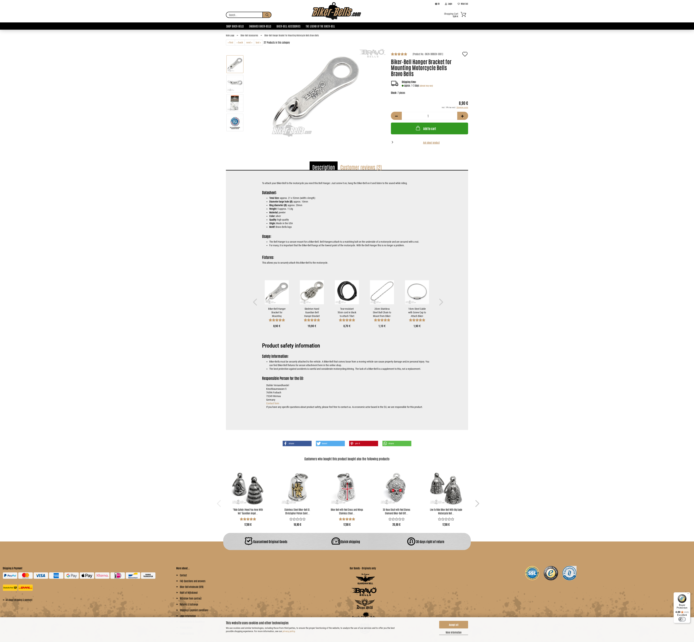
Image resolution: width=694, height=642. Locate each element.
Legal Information (188, 615)
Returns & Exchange (189, 604)
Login (449, 3)
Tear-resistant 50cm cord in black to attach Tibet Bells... (347, 312)
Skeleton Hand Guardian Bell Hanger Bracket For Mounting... (312, 312)
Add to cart (429, 128)
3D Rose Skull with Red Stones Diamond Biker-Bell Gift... (396, 511)
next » (249, 42)
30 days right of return (429, 541)
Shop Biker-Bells (235, 26)
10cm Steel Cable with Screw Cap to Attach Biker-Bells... (417, 312)
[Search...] (266, 15)
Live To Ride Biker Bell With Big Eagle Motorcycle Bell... (446, 511)
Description (323, 166)
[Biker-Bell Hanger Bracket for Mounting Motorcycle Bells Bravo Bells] (316, 93)
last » (258, 42)
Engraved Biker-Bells (260, 26)
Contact (183, 575)
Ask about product (431, 142)
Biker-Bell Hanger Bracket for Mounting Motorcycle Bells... (276, 312)
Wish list (464, 3)
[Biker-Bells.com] (337, 14)
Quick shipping (350, 541)
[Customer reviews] (399, 54)
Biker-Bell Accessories (288, 26)
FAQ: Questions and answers (192, 581)
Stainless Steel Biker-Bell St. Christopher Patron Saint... (297, 511)
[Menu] (688, 594)
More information (454, 632)
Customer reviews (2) (361, 166)
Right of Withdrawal (189, 592)
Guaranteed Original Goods (270, 541)
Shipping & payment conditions (194, 610)
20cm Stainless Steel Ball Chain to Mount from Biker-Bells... (382, 312)
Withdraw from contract (191, 598)
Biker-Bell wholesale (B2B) (192, 586)
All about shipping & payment (17, 599)
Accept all (454, 624)
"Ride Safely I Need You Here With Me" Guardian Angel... (248, 511)
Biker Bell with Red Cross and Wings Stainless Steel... (347, 511)
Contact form (272, 403)
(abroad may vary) (426, 85)
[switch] (682, 619)
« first (230, 42)
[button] (396, 116)
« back (240, 42)
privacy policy (288, 631)
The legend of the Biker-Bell (320, 26)
